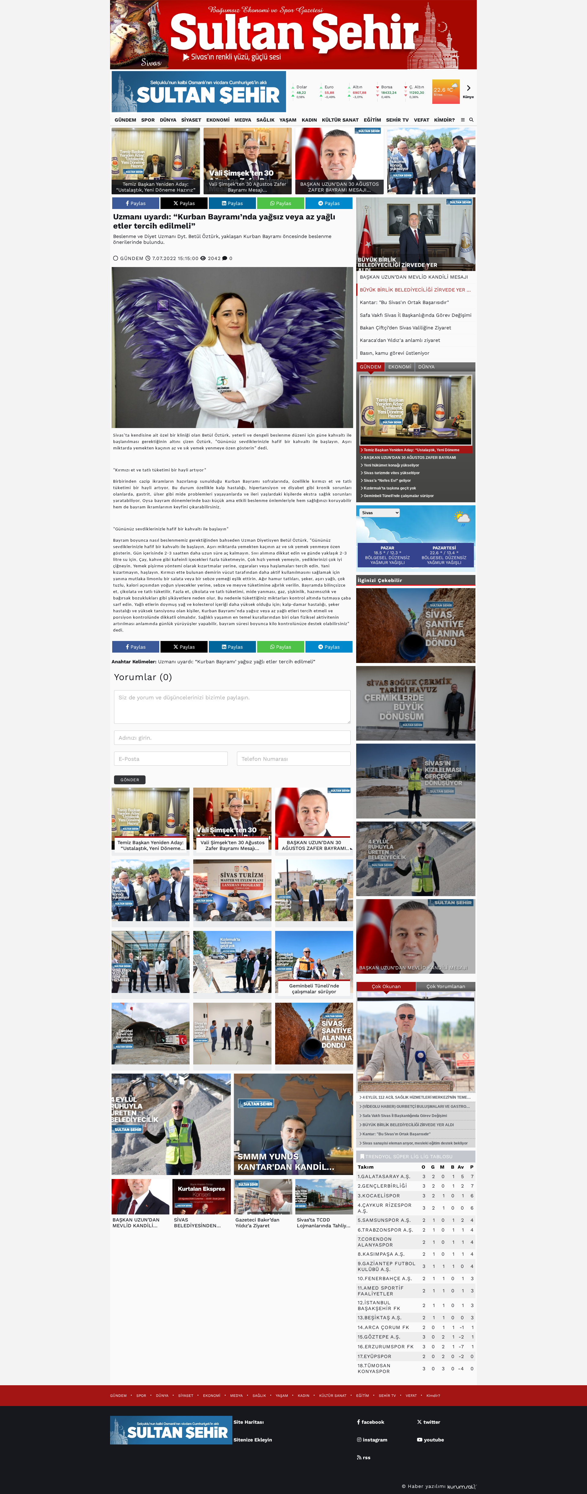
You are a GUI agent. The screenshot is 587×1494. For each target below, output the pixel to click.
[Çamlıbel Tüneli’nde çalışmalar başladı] (151, 1037)
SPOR (148, 120)
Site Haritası (249, 1422)
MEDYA (242, 120)
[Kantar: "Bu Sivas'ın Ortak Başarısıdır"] (415, 234)
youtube (433, 1440)
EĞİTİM (372, 120)
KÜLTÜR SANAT (340, 120)
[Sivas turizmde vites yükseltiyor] (232, 893)
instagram (374, 1440)
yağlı (259, 662)
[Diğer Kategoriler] (463, 120)
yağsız (245, 662)
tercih (286, 662)
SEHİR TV (397, 120)
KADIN (309, 120)
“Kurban (205, 662)
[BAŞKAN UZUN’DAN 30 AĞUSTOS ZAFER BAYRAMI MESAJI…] (314, 822)
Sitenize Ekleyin (253, 1440)
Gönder (129, 780)
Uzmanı (167, 662)
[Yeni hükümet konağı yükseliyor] (431, 161)
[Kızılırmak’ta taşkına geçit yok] (232, 965)
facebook (372, 1422)
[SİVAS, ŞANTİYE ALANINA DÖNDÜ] (314, 1037)
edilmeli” (304, 662)
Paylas (138, 203)
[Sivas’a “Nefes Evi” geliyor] (314, 893)
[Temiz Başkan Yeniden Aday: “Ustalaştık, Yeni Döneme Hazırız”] (151, 822)
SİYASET (191, 120)
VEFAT (421, 120)
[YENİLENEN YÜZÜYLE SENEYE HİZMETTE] (151, 965)
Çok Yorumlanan (445, 986)
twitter (431, 1422)
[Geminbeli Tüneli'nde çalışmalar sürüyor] (314, 965)
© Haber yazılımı (425, 1486)
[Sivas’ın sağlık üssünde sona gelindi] (232, 1037)
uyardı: (185, 662)
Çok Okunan (386, 986)
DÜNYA (168, 120)
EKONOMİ (218, 120)
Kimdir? (444, 120)
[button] (471, 119)
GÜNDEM (125, 120)
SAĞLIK (266, 120)
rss (366, 1457)
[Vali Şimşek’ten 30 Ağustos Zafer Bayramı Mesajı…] (232, 822)
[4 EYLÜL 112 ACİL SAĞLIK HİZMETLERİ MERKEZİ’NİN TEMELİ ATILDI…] (415, 1042)
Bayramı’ (226, 662)
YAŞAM (288, 120)
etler (271, 662)
